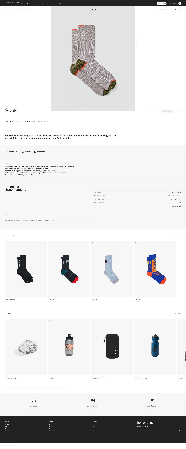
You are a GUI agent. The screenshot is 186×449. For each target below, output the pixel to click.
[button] (27, 437)
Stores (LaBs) (27, 9)
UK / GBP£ (161, 9)
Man (6, 9)
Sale (14, 9)
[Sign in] (175, 10)
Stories (21, 9)
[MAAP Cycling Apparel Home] (93, 10)
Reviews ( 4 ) (19, 121)
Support (167, 9)
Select (177, 111)
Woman (10, 9)
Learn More (34, 409)
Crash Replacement (42, 121)
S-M (167, 111)
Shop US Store (161, 3)
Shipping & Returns (29, 121)
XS (163, 111)
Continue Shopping (171, 3)
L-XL (170, 111)
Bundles (17, 9)
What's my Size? (9, 121)
